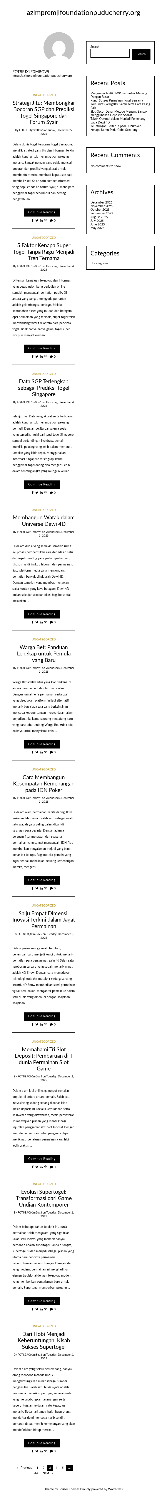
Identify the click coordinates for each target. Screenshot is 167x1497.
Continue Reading (41, 212)
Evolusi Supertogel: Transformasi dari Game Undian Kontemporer (44, 1198)
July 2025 (97, 220)
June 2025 (97, 224)
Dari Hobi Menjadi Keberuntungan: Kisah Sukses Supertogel (44, 1341)
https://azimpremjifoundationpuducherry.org (42, 75)
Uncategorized (44, 95)
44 (36, 1473)
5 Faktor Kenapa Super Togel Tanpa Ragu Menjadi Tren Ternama (43, 252)
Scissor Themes (69, 1489)
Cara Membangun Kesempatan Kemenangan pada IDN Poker (44, 784)
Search (95, 46)
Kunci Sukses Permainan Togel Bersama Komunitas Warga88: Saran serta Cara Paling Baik (120, 104)
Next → (48, 1473)
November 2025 (101, 206)
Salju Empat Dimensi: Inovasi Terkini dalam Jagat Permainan (43, 920)
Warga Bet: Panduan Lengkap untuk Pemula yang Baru (44, 654)
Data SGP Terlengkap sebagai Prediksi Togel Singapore (43, 388)
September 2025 (101, 213)
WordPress (115, 1489)
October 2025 (100, 209)
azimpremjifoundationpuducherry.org (83, 13)
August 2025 (99, 217)
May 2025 (97, 228)
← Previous (24, 1467)
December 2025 (101, 202)
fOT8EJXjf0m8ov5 (30, 72)
